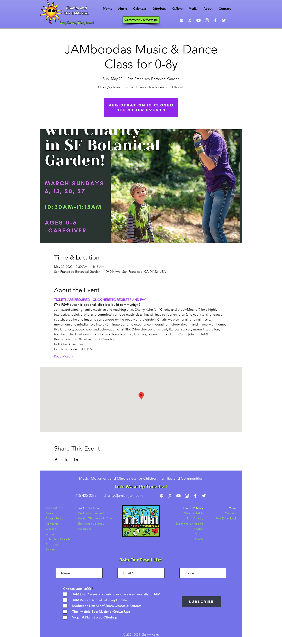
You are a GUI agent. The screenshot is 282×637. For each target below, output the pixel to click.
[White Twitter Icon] (223, 20)
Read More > (63, 356)
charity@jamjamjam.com (123, 495)
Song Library (54, 518)
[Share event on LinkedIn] (76, 459)
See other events (141, 110)
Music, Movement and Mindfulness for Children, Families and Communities (141, 478)
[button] (122, 9)
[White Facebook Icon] (215, 20)
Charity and (76, 8)
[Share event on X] (66, 459)
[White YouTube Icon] (198, 20)
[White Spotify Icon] (181, 20)
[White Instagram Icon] (207, 20)
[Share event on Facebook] (56, 459)
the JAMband (76, 13)
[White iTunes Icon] (190, 20)
